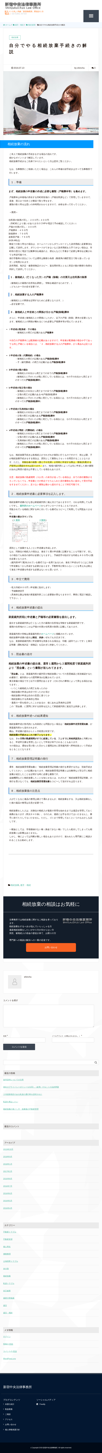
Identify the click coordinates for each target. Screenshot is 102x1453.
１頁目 (17, 520)
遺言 (5, 1305)
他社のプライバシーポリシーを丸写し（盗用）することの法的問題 (31, 1087)
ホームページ (47, 634)
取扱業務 (8, 1409)
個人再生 (7, 1247)
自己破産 (7, 1291)
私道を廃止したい (10, 1102)
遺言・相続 (25, 885)
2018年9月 (7, 1157)
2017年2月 (7, 1171)
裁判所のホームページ (30, 506)
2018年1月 (7, 1164)
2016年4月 (7, 1208)
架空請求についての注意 (13, 1080)
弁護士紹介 (9, 1404)
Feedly (42, 1404)
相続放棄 (15, 885)
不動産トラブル (9, 1232)
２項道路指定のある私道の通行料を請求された (22, 1094)
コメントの (10, 1351)
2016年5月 (7, 1201)
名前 (4, 1036)
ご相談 (8, 1414)
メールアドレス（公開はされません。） (66, 1036)
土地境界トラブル (10, 1261)
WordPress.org (9, 1359)
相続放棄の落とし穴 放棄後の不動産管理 (21, 1109)
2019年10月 (8, 1149)
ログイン (7, 1336)
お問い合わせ (51, 947)
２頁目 (42, 520)
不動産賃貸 (7, 1239)
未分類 (6, 1269)
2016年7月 (7, 1186)
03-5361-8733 (19, 13)
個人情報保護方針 (12, 1430)
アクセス (8, 1419)
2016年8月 (7, 1179)
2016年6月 (7, 1193)
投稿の (8, 1344)
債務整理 (7, 1254)
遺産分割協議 (8, 1298)
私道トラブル (8, 1283)
